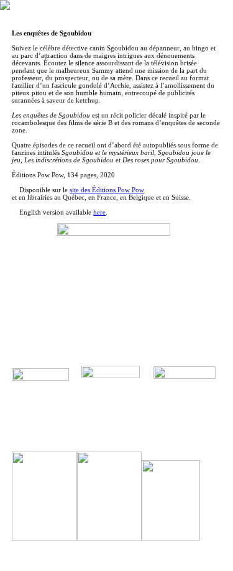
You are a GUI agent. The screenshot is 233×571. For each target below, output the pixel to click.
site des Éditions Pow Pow (107, 189)
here (99, 212)
